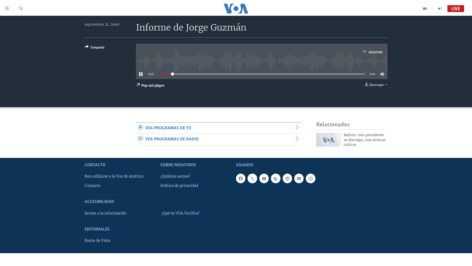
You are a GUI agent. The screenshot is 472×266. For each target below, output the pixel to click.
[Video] (425, 8)
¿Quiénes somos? (175, 176)
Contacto (93, 186)
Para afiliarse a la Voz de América (114, 176)
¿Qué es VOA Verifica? (180, 213)
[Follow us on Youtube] (264, 178)
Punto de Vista (97, 241)
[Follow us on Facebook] (240, 178)
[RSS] (275, 178)
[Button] (94, 48)
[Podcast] (287, 178)
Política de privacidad (179, 186)
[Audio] (440, 8)
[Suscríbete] (299, 178)
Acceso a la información (106, 213)
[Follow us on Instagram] (310, 178)
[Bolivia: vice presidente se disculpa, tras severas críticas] (328, 140)
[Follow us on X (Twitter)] (252, 178)
